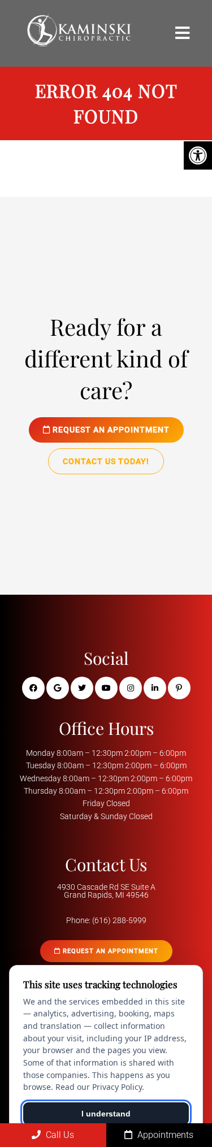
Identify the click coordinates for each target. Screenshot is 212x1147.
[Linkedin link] (155, 688)
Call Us (59, 1134)
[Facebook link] (33, 688)
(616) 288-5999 (119, 920)
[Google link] (57, 688)
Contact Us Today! (106, 461)
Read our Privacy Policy (98, 1086)
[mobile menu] (182, 33)
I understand (106, 1113)
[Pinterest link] (179, 688)
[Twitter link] (82, 688)
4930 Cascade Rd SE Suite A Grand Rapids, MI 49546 (106, 891)
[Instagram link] (130, 688)
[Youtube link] (106, 688)
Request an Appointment (110, 429)
